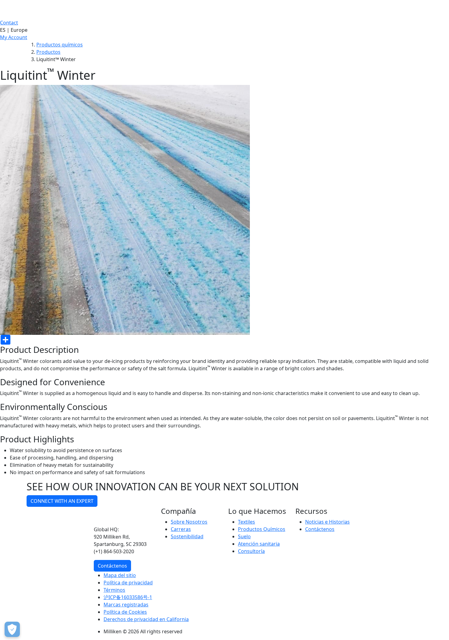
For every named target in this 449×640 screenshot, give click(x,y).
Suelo (244, 536)
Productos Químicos (261, 529)
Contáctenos (112, 565)
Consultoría (251, 551)
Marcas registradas (126, 604)
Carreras (181, 529)
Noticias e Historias (327, 521)
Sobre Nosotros (189, 521)
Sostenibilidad (187, 536)
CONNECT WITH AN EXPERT (62, 501)
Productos (48, 52)
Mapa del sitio (120, 575)
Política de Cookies (125, 612)
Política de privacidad (128, 582)
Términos (114, 590)
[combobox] (224, 30)
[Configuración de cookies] (12, 629)
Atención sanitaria (259, 543)
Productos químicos (59, 44)
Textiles (246, 521)
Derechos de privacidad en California (146, 619)
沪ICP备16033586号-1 (128, 597)
